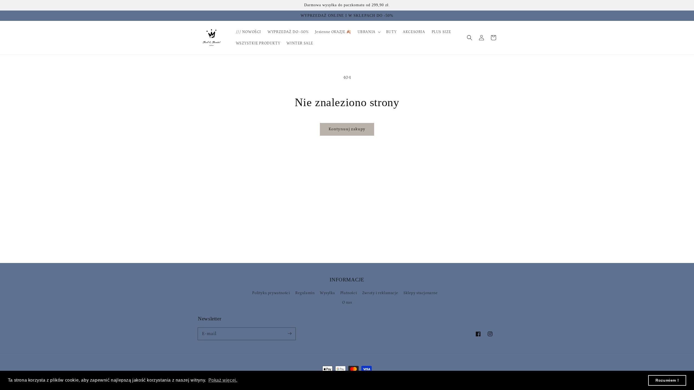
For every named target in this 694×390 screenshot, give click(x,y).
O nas (347, 302)
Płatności (348, 293)
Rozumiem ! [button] (667, 380)
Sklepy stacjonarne (420, 293)
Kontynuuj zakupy (347, 129)
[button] (469, 38)
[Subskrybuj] (289, 334)
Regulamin (304, 293)
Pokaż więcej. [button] (222, 380)
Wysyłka (327, 293)
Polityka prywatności (271, 293)
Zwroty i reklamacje (380, 293)
